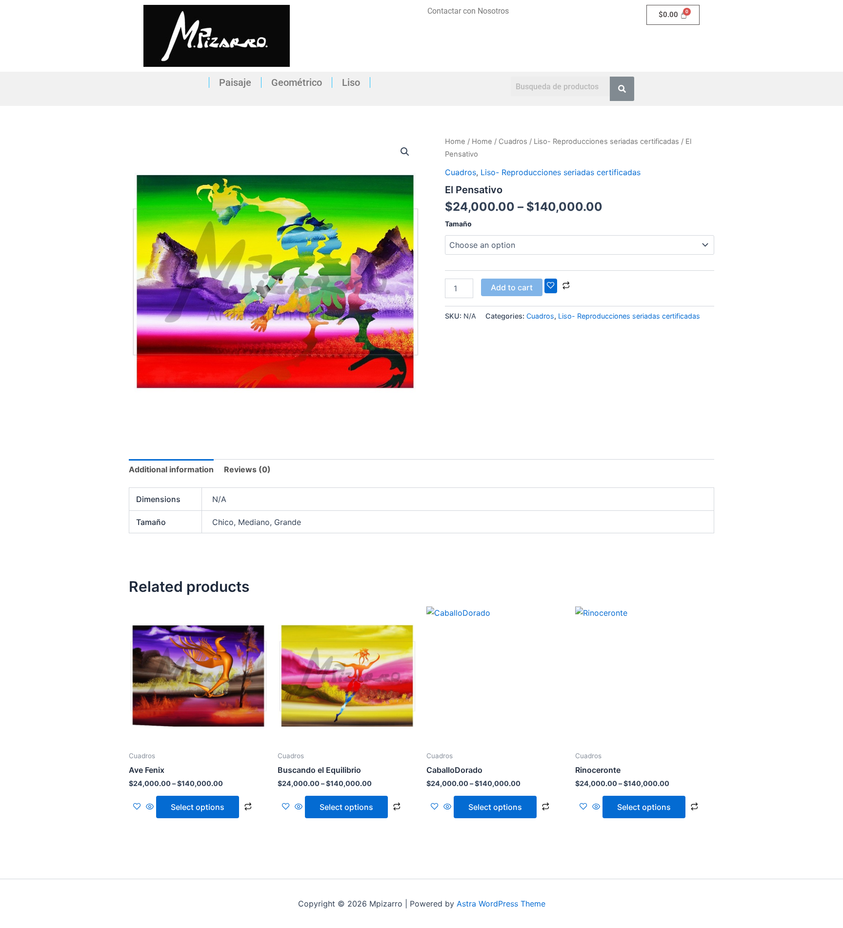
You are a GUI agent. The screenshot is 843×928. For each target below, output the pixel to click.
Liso (351, 82)
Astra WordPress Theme (501, 903)
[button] (405, 152)
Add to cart (512, 287)
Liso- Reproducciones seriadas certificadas (606, 141)
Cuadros (513, 141)
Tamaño (458, 224)
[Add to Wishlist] (550, 286)
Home (455, 141)
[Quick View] (149, 807)
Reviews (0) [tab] (247, 469)
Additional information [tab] (171, 469)
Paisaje (235, 82)
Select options (197, 807)
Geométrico (296, 82)
